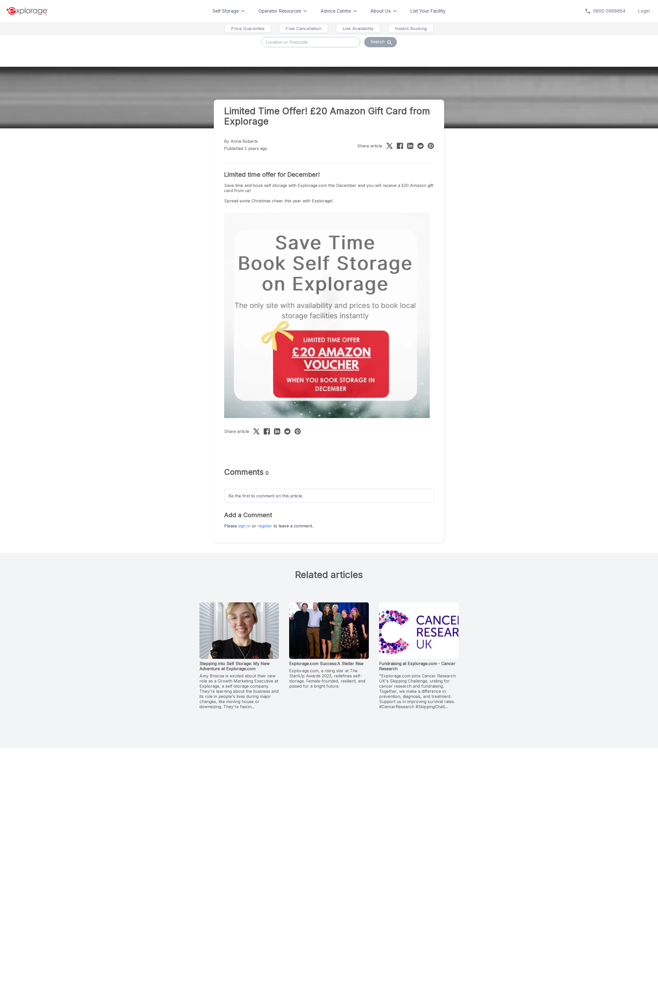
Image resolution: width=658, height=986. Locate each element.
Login (644, 11)
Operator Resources (279, 11)
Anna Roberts (244, 141)
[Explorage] (27, 11)
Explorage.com (312, 185)
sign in (244, 525)
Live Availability (358, 28)
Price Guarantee (247, 28)
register (265, 525)
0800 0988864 (609, 11)
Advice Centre (336, 11)
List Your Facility (427, 11)
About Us (380, 11)
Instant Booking (411, 28)
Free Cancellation (304, 28)
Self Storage (226, 11)
